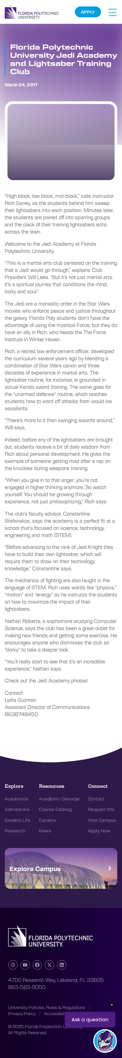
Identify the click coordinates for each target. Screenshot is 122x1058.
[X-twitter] (49, 965)
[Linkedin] (61, 965)
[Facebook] (37, 965)
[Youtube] (25, 965)
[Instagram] (13, 965)
